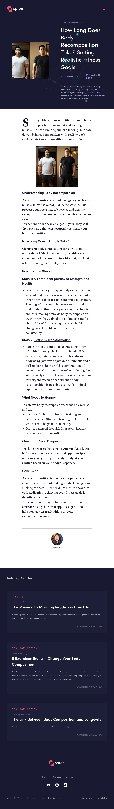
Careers (57, 777)
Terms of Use (86, 798)
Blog (44, 777)
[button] (104, 9)
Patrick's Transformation (52, 340)
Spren (31, 229)
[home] (15, 9)
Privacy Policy (101, 798)
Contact (69, 777)
